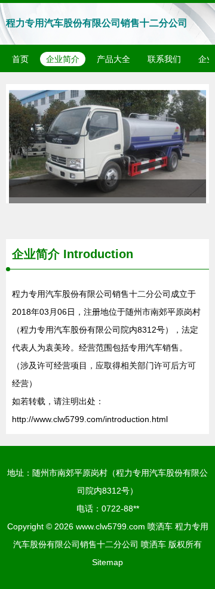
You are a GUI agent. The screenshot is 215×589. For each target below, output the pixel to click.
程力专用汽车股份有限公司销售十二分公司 (97, 23)
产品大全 (113, 59)
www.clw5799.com (110, 526)
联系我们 (164, 59)
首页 (20, 59)
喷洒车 (160, 526)
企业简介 (62, 59)
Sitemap (107, 562)
